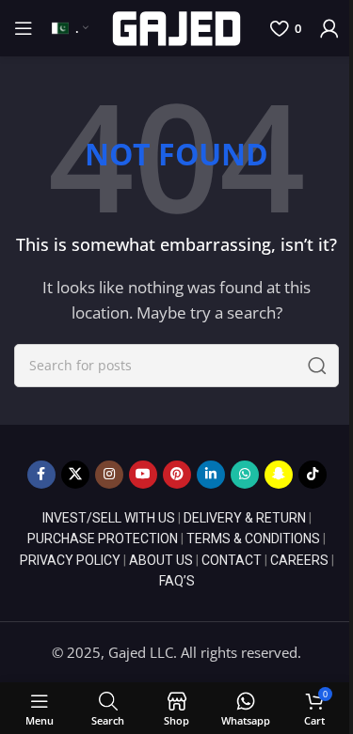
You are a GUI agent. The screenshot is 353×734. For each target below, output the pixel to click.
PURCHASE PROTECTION (102, 538)
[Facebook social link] (41, 475)
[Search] (317, 365)
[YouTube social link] (143, 475)
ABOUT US (161, 560)
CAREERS (299, 560)
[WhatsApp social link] (245, 475)
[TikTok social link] (312, 475)
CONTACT (231, 560)
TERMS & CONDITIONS (253, 538)
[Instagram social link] (109, 475)
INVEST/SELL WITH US (108, 517)
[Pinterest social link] (177, 475)
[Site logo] (176, 26)
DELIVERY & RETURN (245, 517)
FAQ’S (177, 580)
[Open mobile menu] (23, 28)
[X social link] (75, 475)
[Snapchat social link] (279, 475)
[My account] (329, 28)
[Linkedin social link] (211, 475)
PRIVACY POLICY (70, 560)
